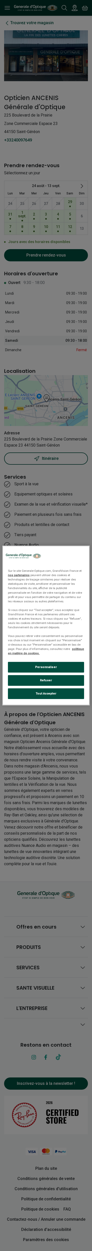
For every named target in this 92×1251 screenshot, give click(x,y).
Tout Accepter (46, 693)
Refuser (46, 680)
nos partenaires (19, 575)
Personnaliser (46, 667)
